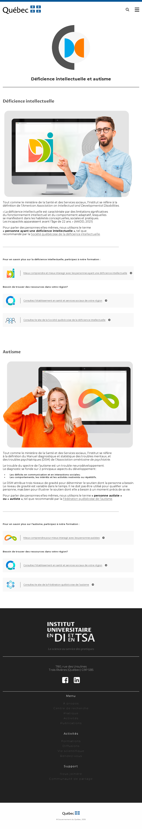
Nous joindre (71, 773)
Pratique (71, 713)
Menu (71, 696)
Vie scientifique (71, 751)
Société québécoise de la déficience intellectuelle (65, 234)
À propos (71, 703)
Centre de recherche (71, 708)
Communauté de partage (71, 778)
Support (71, 766)
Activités (71, 718)
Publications (71, 723)
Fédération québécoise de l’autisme (87, 499)
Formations (71, 741)
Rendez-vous (71, 756)
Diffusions (71, 746)
